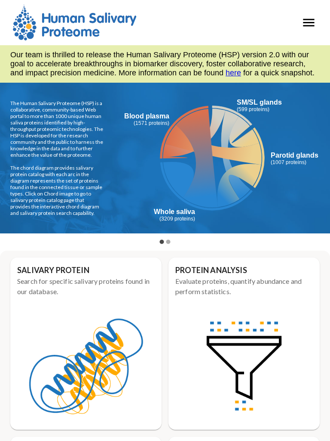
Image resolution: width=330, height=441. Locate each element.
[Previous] (12, 164)
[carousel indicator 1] (162, 242)
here (233, 72)
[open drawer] (309, 23)
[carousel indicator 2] (168, 242)
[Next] (317, 164)
